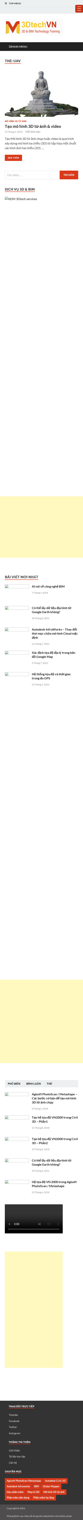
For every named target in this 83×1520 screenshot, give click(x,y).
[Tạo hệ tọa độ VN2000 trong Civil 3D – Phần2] (17, 1139)
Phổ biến (14, 1083)
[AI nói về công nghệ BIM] (17, 587)
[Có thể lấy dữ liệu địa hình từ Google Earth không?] (17, 608)
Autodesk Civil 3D (55, 1480)
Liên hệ (13, 1462)
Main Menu (19, 46)
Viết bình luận (32, 131)
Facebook (14, 1421)
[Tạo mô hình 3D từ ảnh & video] (41, 94)
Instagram (14, 1433)
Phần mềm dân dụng (18, 1497)
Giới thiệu (14, 1450)
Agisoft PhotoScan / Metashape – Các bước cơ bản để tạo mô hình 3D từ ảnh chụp (54, 1098)
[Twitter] (70, 10)
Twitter (13, 1427)
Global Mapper (51, 1486)
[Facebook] (65, 10)
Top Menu (15, 3)
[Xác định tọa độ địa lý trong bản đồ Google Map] (17, 653)
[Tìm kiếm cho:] (41, 175)
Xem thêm (12, 157)
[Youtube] (59, 10)
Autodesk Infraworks (18, 1486)
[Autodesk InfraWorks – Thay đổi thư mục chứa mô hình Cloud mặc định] (17, 630)
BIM (36, 1486)
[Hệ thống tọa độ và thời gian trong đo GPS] (17, 674)
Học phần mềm (15, 1491)
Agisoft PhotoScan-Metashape (24, 1480)
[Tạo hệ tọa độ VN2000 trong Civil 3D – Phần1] (17, 1118)
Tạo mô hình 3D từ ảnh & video (33, 126)
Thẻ (49, 1083)
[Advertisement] (41, 527)
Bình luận (33, 1083)
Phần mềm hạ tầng (43, 1497)
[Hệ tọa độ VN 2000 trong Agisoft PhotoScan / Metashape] (17, 1182)
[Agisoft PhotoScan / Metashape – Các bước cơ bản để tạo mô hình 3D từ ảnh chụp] (17, 1094)
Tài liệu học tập (17, 1456)
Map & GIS (33, 1491)
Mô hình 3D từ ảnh (15, 121)
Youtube (13, 1414)
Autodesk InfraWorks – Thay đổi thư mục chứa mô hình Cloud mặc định (55, 633)
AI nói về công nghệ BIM (48, 586)
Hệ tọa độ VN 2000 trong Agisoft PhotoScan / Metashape (54, 1184)
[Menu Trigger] (79, 9)
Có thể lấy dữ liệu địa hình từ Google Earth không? (51, 610)
